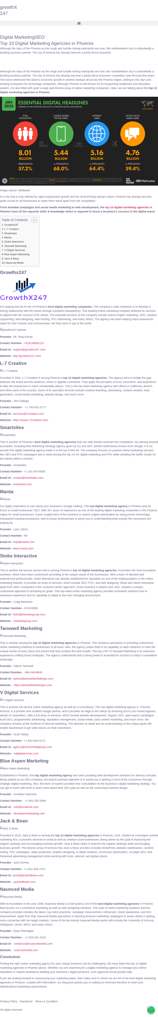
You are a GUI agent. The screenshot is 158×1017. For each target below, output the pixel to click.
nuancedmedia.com (26, 950)
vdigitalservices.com (26, 753)
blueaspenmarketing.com (29, 813)
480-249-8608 (33, 672)
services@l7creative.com (28, 413)
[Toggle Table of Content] (32, 220)
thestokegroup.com (25, 621)
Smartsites (11, 233)
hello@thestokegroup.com (29, 614)
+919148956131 (34, 343)
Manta (8, 237)
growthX (8, 7)
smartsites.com (22, 484)
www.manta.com (23, 548)
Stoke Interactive (14, 241)
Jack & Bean (12, 258)
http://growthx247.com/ (27, 355)
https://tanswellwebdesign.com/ (33, 685)
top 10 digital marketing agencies (127, 207)
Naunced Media (15, 262)
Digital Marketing (17, 37)
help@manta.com (24, 542)
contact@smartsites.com (28, 477)
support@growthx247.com (29, 349)
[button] (79, 23)
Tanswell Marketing (15, 246)
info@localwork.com (26, 807)
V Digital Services (15, 250)
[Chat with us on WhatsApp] (151, 1010)
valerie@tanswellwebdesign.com (33, 678)
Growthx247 (11, 224)
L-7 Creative (11, 229)
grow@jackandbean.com (28, 875)
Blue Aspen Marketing (17, 254)
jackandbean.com (24, 881)
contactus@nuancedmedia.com (33, 943)
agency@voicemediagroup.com (32, 747)
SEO (40, 37)
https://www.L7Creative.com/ (30, 420)
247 (4, 13)
